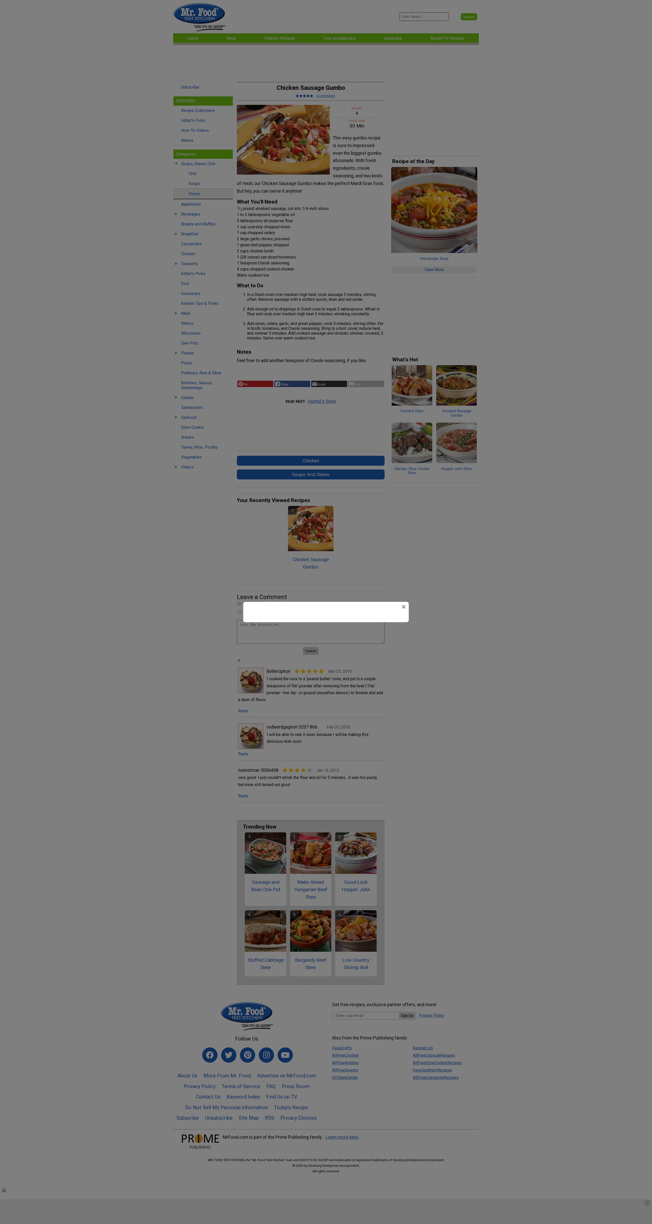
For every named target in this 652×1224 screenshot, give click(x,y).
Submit (326, 660)
